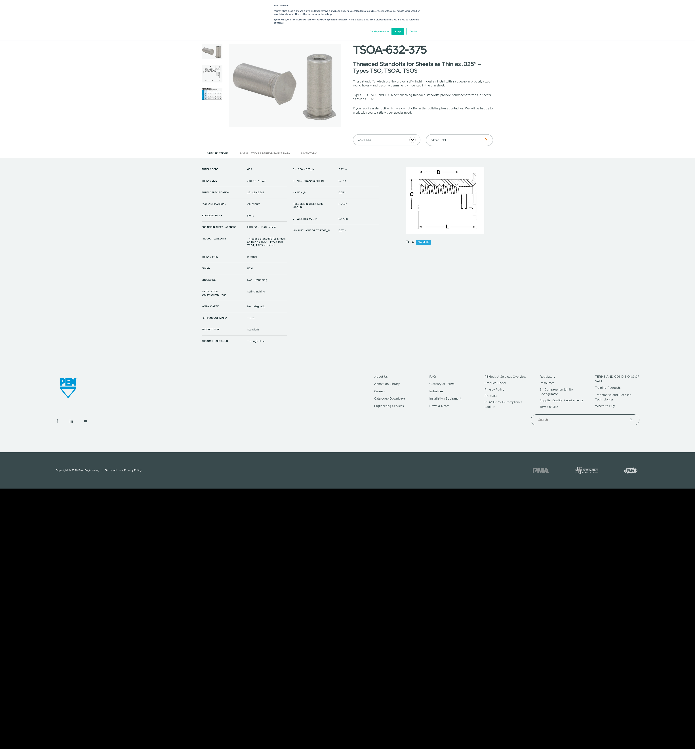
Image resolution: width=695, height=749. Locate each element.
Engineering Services (389, 406)
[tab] (218, 154)
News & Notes (439, 406)
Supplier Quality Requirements (561, 400)
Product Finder (495, 383)
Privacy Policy (494, 389)
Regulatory (547, 376)
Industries (436, 391)
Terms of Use (549, 407)
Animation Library (387, 384)
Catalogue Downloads (390, 398)
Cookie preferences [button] (379, 31)
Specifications (218, 153)
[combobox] (581, 420)
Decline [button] (413, 31)
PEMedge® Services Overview (505, 376)
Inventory (309, 153)
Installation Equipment (445, 398)
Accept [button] (398, 31)
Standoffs (423, 242)
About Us (381, 376)
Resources (547, 383)
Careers (379, 391)
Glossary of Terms (441, 384)
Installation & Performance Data (264, 153)
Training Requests (608, 387)
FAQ (432, 376)
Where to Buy (605, 406)
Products (491, 396)
